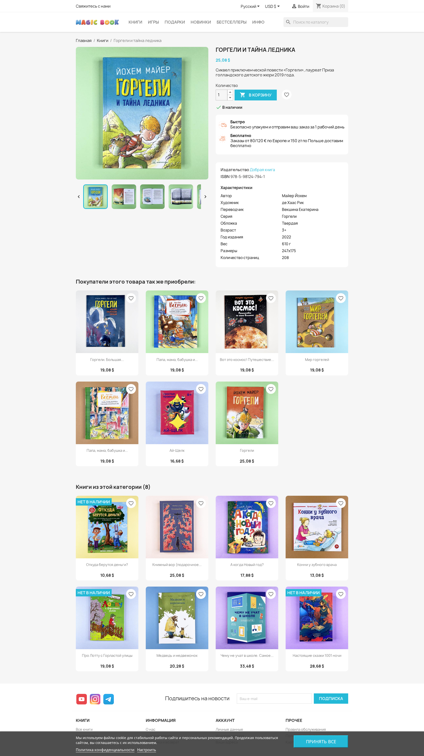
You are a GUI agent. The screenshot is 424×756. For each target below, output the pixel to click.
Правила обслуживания (306, 729)
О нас (150, 729)
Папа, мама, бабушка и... (177, 359)
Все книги (84, 729)
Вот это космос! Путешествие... (247, 359)
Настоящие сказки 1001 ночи (317, 655)
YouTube (81, 699)
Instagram (95, 699)
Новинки (201, 22)
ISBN (225, 176)
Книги (135, 22)
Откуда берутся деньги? (107, 564)
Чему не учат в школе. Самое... (247, 655)
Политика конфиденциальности (105, 749)
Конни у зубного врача (317, 564)
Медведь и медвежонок (177, 655)
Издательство (235, 169)
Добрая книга (262, 169)
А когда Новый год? (247, 564)
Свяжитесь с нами (93, 6)
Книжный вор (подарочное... (177, 564)
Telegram (108, 699)
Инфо (258, 22)
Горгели (247, 450)
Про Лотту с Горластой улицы (107, 655)
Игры (153, 22)
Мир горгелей (317, 359)
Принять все (321, 741)
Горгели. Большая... (107, 359)
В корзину (256, 95)
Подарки (175, 22)
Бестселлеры (232, 22)
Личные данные (229, 729)
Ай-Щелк (177, 450)
